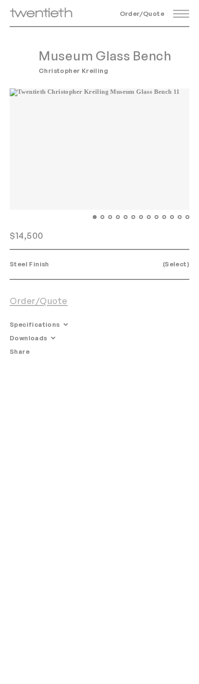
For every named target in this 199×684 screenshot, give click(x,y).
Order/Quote (142, 13)
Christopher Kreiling (73, 70)
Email (45, 352)
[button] (95, 217)
